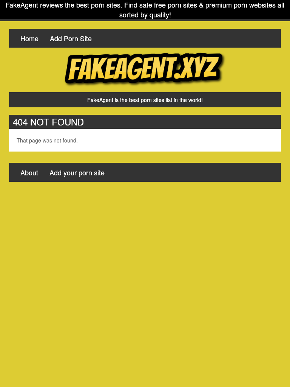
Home (29, 38)
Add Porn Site (71, 38)
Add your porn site (77, 172)
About (29, 172)
